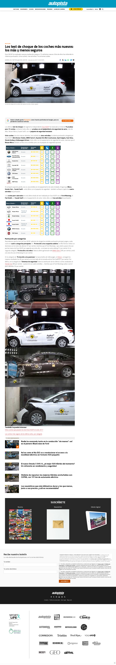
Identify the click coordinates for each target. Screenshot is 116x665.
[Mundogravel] (69, 652)
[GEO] (55, 652)
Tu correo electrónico (10, 569)
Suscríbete (90, 9)
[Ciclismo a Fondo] (43, 643)
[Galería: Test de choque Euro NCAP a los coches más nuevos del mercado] (40, 164)
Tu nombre (7, 561)
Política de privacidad (54, 600)
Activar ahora (67, 121)
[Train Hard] (85, 643)
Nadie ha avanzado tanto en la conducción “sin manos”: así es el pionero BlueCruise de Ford (46, 442)
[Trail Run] (76, 635)
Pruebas (49, 9)
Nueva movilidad (40, 9)
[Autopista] (58, 3)
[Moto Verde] (58, 627)
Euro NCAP (45, 127)
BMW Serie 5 (56, 250)
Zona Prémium (77, 9)
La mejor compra (59, 9)
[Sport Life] (83, 627)
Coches (31, 9)
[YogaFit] (90, 635)
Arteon (60, 257)
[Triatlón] (61, 635)
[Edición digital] (96, 520)
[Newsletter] (58, 524)
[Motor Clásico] (85, 617)
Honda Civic (8, 264)
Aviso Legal (94, 558)
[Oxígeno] (73, 643)
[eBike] (96, 643)
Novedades (23, 9)
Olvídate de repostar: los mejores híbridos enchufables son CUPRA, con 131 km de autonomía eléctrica (46, 476)
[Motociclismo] (71, 627)
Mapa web (69, 600)
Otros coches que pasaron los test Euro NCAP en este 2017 (24, 430)
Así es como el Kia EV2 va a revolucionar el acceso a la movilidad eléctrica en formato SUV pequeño (44, 453)
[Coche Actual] (57, 617)
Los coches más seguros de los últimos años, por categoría (23, 434)
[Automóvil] (44, 627)
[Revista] (20, 524)
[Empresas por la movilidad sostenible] (15, 631)
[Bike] (58, 643)
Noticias (16, 9)
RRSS (96, 9)
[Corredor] (45, 635)
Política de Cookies (64, 560)
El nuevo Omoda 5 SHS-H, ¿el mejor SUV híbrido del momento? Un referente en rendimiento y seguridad (48, 464)
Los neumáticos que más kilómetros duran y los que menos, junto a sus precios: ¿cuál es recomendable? (47, 487)
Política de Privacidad (103, 558)
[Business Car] (69, 617)
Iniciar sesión (100, 8)
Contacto (46, 600)
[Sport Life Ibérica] (15, 617)
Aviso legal (63, 600)
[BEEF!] (42, 652)
